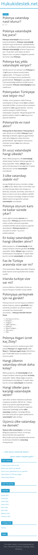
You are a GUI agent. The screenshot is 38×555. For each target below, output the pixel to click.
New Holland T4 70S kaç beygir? (11, 474)
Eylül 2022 (4, 510)
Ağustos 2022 (5, 513)
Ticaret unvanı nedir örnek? (10, 465)
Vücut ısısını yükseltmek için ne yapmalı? (14, 471)
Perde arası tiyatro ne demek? (11, 468)
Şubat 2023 (4, 495)
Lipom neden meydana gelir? (23, 456)
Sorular (6, 14)
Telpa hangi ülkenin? (8, 477)
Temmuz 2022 (5, 516)
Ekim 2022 (4, 507)
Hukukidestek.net (19, 4)
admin (6, 25)
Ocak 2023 (4, 498)
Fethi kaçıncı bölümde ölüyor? (15, 452)
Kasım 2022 (5, 504)
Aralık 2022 (4, 501)
